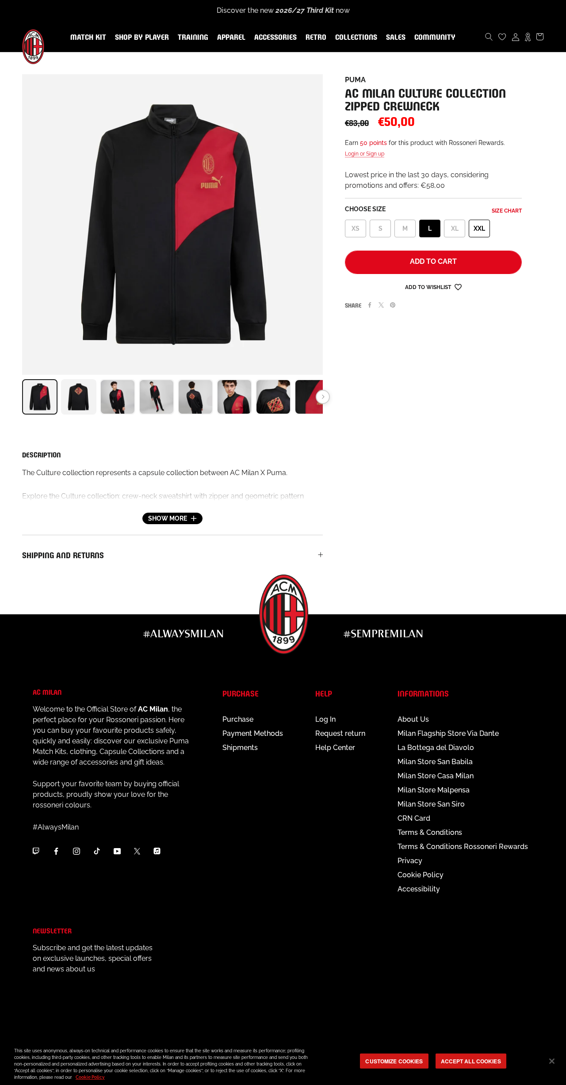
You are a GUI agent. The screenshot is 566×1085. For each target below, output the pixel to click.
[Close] (552, 1061)
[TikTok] (96, 851)
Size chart (507, 211)
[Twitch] (35, 851)
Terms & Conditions (430, 832)
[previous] (22, 397)
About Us (413, 719)
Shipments (240, 747)
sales (393, 37)
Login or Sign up (364, 154)
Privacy (410, 861)
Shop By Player (142, 37)
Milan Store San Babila (435, 762)
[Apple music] (157, 851)
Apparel (229, 37)
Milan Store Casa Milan (436, 776)
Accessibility (419, 889)
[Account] (516, 36)
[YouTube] (117, 851)
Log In (325, 719)
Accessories (274, 37)
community (433, 37)
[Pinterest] (392, 305)
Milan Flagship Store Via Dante (448, 733)
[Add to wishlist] (458, 286)
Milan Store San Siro (431, 804)
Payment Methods (252, 733)
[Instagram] (76, 851)
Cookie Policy (421, 875)
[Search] (489, 36)
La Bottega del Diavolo (436, 747)
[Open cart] (540, 37)
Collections (354, 37)
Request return (340, 733)
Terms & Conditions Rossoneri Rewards (463, 846)
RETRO (314, 37)
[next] (323, 397)
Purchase (237, 719)
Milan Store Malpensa (434, 790)
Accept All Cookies (471, 1061)
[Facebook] (369, 305)
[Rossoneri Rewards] (528, 37)
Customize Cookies (394, 1061)
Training (191, 37)
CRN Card (414, 818)
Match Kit (86, 37)
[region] (283, 1062)
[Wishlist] (502, 37)
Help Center (335, 747)
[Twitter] (381, 305)
